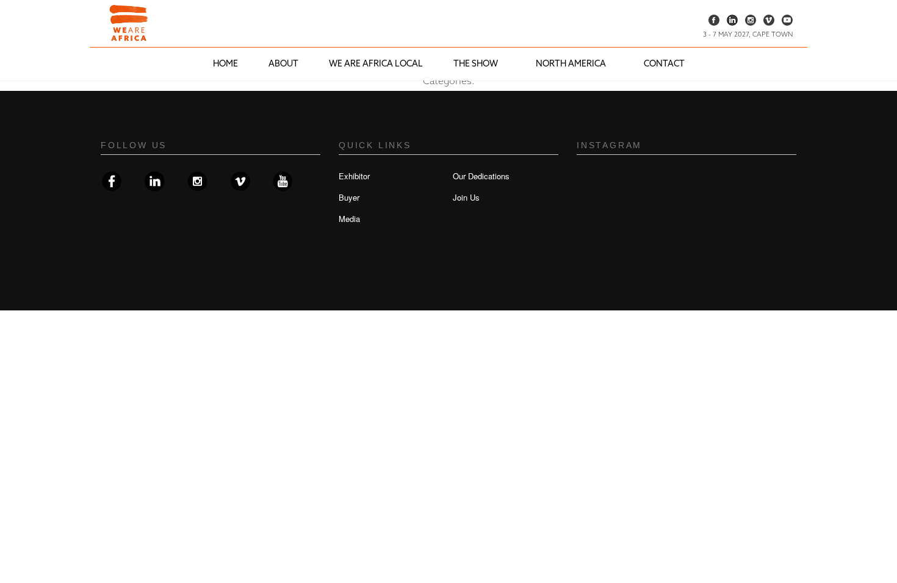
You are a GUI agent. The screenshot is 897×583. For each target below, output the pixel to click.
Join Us (466, 197)
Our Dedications (481, 176)
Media (349, 218)
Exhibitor (354, 176)
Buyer (349, 197)
